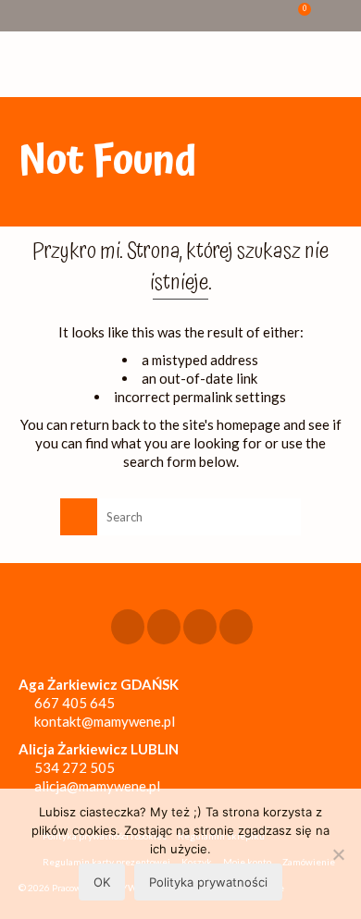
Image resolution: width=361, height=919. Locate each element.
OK (101, 882)
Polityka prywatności (208, 882)
